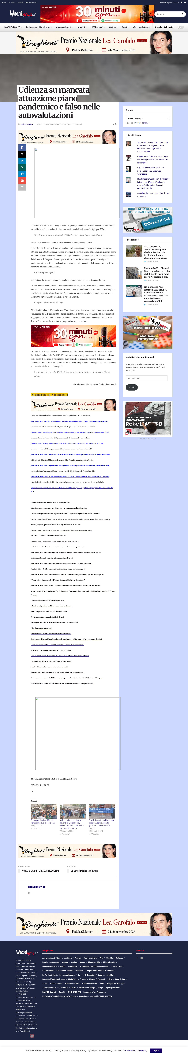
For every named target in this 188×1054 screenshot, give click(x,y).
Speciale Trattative (89, 983)
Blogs (4, 2)
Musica (92, 979)
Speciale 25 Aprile (72, 983)
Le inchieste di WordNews (38, 27)
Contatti (20, 2)
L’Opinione (109, 970)
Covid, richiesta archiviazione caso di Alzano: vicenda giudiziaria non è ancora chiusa (101, 824)
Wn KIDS (64, 987)
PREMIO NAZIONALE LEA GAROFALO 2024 (59, 996)
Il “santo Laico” (117, 966)
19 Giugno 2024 (43, 124)
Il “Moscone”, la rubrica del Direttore (94, 966)
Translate (145, 122)
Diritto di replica (109, 962)
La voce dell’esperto (67, 975)
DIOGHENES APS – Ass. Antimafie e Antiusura (86, 992)
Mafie (84, 979)
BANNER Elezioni (49, 992)
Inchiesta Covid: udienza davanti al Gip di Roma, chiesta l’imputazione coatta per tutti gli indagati (72, 824)
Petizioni (101, 979)
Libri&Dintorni (73, 979)
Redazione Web (27, 124)
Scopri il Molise (56, 983)
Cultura (112, 27)
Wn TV (73, 987)
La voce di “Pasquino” (86, 975)
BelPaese (119, 958)
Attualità (81, 27)
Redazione (83, 996)
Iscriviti (132, 387)
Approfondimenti (63, 27)
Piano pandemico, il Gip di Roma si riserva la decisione (43, 821)
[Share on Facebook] (22, 147)
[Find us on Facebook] (181, 2)
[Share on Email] (22, 180)
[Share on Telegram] (22, 174)
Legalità (110, 975)
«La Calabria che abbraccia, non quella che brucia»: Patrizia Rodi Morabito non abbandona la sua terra (155, 252)
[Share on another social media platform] (22, 187)
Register (170, 27)
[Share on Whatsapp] (22, 167)
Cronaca (65, 962)
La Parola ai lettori (49, 975)
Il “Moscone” (97, 27)
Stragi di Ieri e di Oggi (115, 983)
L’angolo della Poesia (94, 970)
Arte (101, 958)
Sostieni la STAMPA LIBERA (101, 996)
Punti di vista (120, 979)
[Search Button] (183, 14)
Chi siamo (11, 2)
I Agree (155, 1050)
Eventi (62, 966)
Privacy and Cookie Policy (136, 1050)
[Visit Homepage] (19, 14)
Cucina (74, 962)
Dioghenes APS (94, 962)
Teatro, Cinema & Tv (50, 987)
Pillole (110, 979)
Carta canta (54, 962)
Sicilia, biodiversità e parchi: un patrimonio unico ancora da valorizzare (150, 170)
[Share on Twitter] (22, 154)
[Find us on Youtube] (185, 2)
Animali (78, 958)
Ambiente (68, 958)
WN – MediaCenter (141, 27)
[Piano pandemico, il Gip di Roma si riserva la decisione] (44, 811)
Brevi (44, 962)
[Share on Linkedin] (22, 161)
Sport (124, 27)
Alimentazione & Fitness (52, 958)
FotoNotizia (72, 966)
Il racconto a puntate (64, 970)
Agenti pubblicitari (113, 987)
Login (159, 27)
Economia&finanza (49, 966)
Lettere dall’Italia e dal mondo (53, 979)
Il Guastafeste (48, 970)
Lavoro (101, 975)
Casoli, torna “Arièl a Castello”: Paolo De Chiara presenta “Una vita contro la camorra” (152, 159)
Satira (44, 983)
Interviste (79, 970)
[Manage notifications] (32, 1036)
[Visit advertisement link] (97, 14)
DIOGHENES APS (31, 2)
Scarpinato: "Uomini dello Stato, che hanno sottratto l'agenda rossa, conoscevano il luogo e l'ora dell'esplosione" (152, 147)
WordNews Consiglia (87, 987)
